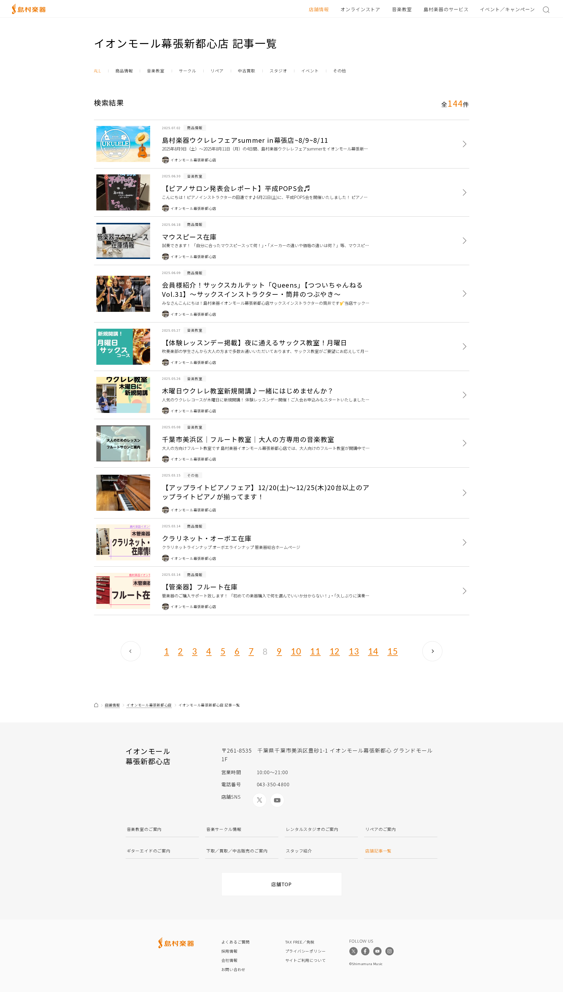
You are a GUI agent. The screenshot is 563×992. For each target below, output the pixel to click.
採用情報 (229, 951)
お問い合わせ (233, 969)
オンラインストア (360, 9)
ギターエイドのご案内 (149, 851)
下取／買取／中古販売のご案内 (237, 851)
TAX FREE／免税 (300, 942)
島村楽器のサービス (446, 9)
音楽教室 (402, 9)
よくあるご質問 (235, 942)
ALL (97, 71)
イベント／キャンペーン (507, 9)
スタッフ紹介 (299, 851)
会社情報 (229, 960)
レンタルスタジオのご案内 (312, 829)
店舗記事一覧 (378, 851)
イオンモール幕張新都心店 (149, 704)
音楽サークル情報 (223, 829)
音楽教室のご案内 (144, 829)
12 (335, 651)
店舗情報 (319, 9)
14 (373, 651)
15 (392, 651)
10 (296, 651)
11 (315, 651)
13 (354, 651)
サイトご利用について (305, 960)
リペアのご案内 (380, 829)
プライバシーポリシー (305, 951)
